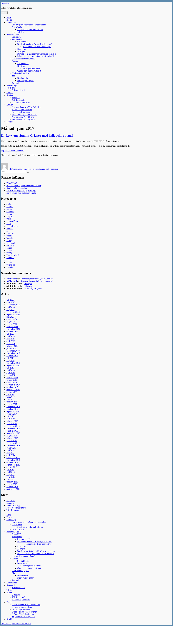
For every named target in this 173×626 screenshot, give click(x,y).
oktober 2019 (12, 355)
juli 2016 (10, 416)
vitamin (9, 267)
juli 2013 (10, 469)
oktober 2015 (12, 431)
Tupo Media (6, 3)
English (9, 105)
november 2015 (13, 428)
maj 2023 (10, 317)
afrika (8, 204)
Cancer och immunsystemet (29, 71)
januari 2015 (11, 440)
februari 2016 (12, 421)
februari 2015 (12, 438)
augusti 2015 (11, 436)
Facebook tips (18, 32)
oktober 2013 (12, 462)
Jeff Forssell (13, 169)
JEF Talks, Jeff (18, 100)
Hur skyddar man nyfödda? (23, 59)
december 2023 (13, 312)
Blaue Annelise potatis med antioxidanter (23, 185)
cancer (31, 169)
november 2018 (13, 363)
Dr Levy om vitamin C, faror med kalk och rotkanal (37, 135)
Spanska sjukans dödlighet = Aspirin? (37, 279)
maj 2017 (10, 399)
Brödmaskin (22, 78)
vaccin (9, 260)
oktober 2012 (12, 486)
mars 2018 (10, 375)
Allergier (21, 51)
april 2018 (10, 372)
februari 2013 (12, 482)
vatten (9, 262)
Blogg (9, 20)
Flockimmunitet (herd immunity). (37, 46)
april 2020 (10, 341)
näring (9, 240)
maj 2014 (10, 453)
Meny (4, 13)
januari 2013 (11, 484)
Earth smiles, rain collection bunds (21, 193)
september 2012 (13, 489)
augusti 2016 (11, 414)
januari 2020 (11, 348)
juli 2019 (10, 358)
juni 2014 (10, 450)
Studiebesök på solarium (16, 188)
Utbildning (11, 22)
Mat (13, 76)
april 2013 (10, 477)
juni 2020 (10, 336)
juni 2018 (10, 370)
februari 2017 (12, 402)
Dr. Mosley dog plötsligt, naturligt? (21, 190)
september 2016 (13, 411)
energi (9, 214)
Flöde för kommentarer (16, 508)
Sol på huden (23, 63)
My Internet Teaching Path (23, 119)
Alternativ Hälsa (13, 34)
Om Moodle (17, 27)
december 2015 (13, 426)
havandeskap (12, 226)
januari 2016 (11, 423)
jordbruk (10, 233)
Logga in (10, 503)
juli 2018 (10, 368)
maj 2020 (10, 339)
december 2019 (13, 351)
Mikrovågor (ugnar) (25, 80)
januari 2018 (11, 380)
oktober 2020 (12, 331)
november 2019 (13, 353)
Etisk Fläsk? (11, 183)
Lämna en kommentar (48, 169)
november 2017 (13, 385)
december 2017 (13, 382)
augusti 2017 (11, 392)
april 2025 (10, 302)
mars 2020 (10, 343)
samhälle (10, 245)
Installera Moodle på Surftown (30, 29)
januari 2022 (11, 324)
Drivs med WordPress (21, 623)
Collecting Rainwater (21, 112)
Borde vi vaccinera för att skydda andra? (34, 44)
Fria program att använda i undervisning (29, 25)
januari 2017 (11, 404)
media (9, 236)
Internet (9, 228)
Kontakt (9, 95)
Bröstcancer (22, 66)
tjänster (9, 250)
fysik (8, 219)
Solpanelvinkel (18, 90)
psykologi (10, 243)
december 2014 (13, 443)
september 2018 (13, 365)
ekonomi (10, 211)
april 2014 (10, 455)
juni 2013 (10, 472)
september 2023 (13, 314)
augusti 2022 (11, 322)
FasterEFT (16, 37)
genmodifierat (12, 221)
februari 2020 (12, 346)
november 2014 (13, 445)
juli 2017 (10, 394)
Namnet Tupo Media (21, 102)
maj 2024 (10, 309)
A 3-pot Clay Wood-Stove (23, 117)
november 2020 (13, 329)
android (9, 206)
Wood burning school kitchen (24, 114)
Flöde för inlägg (13, 505)
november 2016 (13, 406)
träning (9, 253)
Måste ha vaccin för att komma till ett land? (35, 56)
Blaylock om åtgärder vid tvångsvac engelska (36, 54)
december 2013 (13, 457)
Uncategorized (12, 255)
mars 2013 (10, 479)
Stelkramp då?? (23, 42)
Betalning (16, 97)
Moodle (9, 238)
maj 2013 (10, 474)
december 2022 (13, 319)
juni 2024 (10, 307)
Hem (8, 17)
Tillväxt (9, 92)
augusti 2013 (11, 467)
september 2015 (13, 433)
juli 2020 (10, 334)
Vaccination (17, 39)
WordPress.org (12, 510)
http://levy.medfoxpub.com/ (12, 150)
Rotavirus (21, 49)
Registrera (10, 500)
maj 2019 (10, 360)
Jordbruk (15, 83)
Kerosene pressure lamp (22, 109)
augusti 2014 (11, 448)
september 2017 (13, 389)
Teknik (9, 248)
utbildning (10, 257)
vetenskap (10, 265)
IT (7, 231)
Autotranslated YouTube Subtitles (26, 107)
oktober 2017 (12, 387)
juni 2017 (10, 397)
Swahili (9, 122)
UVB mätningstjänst (20, 73)
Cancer (15, 61)
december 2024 (13, 305)
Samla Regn (11, 85)
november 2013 (13, 460)
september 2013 (13, 465)
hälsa (37, 169)
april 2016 (10, 419)
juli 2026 (10, 300)
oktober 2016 (12, 409)
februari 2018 (12, 377)
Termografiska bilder (31, 68)
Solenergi (10, 88)
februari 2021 (12, 326)
